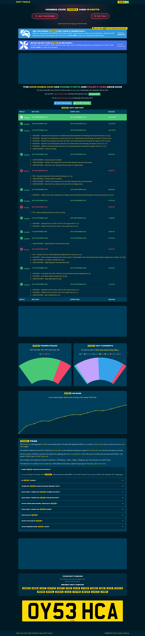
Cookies (120, 633)
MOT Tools (23, 2)
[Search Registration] (127, 2)
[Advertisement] (72, 68)
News (41, 633)
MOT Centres (48, 633)
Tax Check (24, 633)
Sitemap (126, 633)
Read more (119, 474)
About (18, 633)
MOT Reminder (33, 633)
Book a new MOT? (94, 94)
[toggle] (123, 469)
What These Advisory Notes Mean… (107, 350)
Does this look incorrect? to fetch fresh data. (72, 23)
